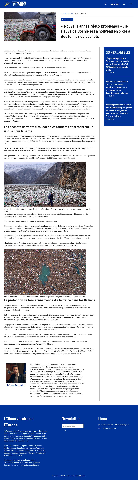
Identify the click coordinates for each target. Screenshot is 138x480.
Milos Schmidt (80, 14)
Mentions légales (122, 425)
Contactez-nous (109, 428)
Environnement (67, 20)
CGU (99, 428)
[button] (124, 4)
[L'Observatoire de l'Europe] (15, 4)
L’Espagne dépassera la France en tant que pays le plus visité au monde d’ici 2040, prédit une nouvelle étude (117, 64)
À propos (114, 4)
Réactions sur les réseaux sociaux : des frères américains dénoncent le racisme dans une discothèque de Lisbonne (117, 87)
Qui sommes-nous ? (105, 425)
